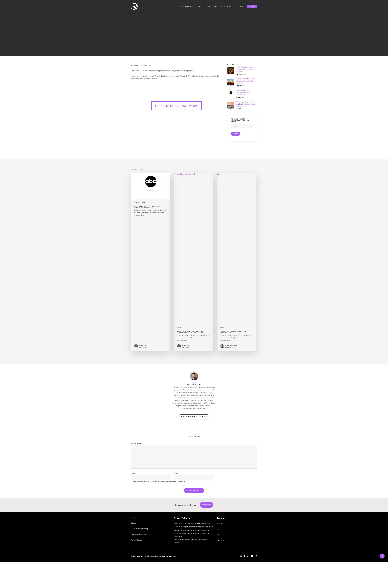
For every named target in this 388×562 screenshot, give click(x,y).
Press (144, 202)
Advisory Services (136, 540)
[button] (176, 105)
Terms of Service (161, 556)
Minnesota (137, 202)
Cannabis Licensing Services (140, 534)
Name (133, 473)
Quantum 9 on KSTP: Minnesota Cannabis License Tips (191, 530)
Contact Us (206, 505)
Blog (218, 534)
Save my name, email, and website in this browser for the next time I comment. (159, 481)
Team (218, 529)
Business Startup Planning (139, 529)
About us (219, 523)
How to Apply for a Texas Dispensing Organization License (192, 523)
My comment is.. (136, 444)
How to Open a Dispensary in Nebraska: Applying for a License (193, 527)
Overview (134, 523)
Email (176, 473)
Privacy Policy (172, 556)
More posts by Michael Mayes (194, 417)
